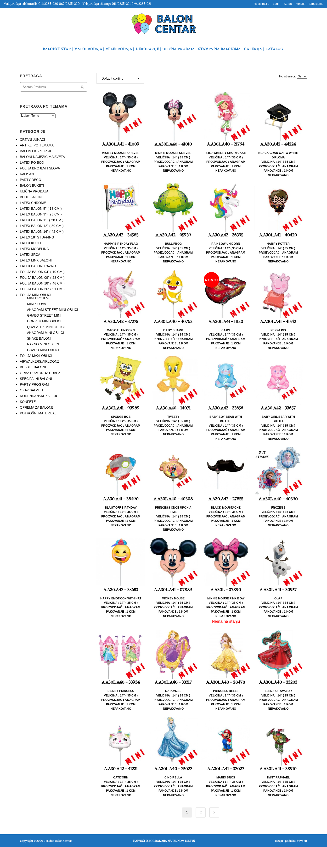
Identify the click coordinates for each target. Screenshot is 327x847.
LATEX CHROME (33, 203)
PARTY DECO (30, 180)
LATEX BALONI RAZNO (38, 266)
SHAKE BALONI (39, 338)
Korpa (288, 4)
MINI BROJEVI (38, 298)
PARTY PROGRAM (34, 384)
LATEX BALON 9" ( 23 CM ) (41, 214)
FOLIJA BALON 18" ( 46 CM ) (42, 283)
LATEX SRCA (30, 254)
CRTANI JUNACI (32, 139)
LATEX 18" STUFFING (37, 237)
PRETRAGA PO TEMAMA (44, 106)
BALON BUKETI (32, 185)
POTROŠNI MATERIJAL (38, 413)
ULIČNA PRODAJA (34, 191)
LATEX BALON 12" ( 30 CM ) (42, 226)
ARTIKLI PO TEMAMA (37, 145)
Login (276, 4)
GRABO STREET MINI (44, 315)
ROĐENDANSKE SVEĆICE (40, 396)
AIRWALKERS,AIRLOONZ (39, 361)
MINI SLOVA (36, 304)
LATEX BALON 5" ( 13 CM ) (41, 208)
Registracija (261, 4)
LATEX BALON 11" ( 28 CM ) (41, 220)
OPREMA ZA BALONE (36, 407)
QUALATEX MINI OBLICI (46, 327)
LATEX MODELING (34, 249)
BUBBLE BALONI (33, 367)
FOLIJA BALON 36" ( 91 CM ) (42, 289)
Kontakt (300, 4)
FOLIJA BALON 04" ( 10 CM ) (42, 272)
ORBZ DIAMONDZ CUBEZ (40, 373)
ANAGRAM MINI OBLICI (45, 333)
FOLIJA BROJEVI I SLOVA (40, 168)
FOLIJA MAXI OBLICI (36, 356)
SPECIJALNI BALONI (36, 379)
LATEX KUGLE (31, 243)
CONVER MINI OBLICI (44, 321)
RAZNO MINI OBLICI (43, 344)
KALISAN (27, 174)
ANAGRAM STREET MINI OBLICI (52, 310)
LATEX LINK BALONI (36, 260)
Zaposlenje (316, 4)
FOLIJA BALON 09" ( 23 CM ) (42, 277)
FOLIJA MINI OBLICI (35, 295)
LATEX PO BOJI (32, 162)
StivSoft (302, 840)
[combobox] (120, 78)
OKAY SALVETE (32, 390)
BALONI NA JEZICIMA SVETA (42, 157)
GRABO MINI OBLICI (43, 350)
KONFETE (28, 402)
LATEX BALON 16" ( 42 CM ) (42, 231)
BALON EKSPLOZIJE (36, 151)
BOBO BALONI (31, 197)
